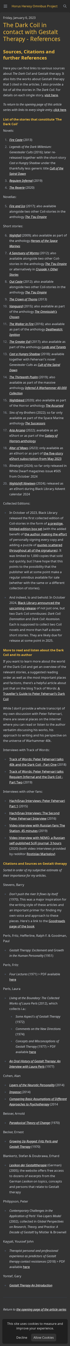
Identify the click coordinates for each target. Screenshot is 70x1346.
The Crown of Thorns (23, 299)
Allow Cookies (43, 1337)
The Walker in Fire (21, 324)
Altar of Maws (18, 448)
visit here (51, 95)
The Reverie (17, 187)
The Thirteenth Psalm (23, 377)
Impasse (15, 1092)
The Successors (35, 423)
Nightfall (15, 235)
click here (59, 110)
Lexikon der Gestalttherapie (28, 1165)
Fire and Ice (17, 206)
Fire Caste (16, 140)
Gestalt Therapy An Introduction (30, 1285)
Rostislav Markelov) (41, 854)
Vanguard (16, 306)
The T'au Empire (36, 217)
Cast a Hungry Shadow (24, 354)
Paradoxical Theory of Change (29, 1123)
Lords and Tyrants (54, 347)
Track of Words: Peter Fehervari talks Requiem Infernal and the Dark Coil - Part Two (36, 776)
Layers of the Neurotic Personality (32, 1085)
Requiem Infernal (21, 181)
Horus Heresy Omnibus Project (35, 6)
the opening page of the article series (41, 1309)
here (12, 979)
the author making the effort (45, 534)
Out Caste (16, 281)
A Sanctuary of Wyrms (24, 253)
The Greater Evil (20, 342)
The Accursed (54, 405)
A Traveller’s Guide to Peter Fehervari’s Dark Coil (34, 693)
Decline (21, 1337)
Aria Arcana (17, 430)
